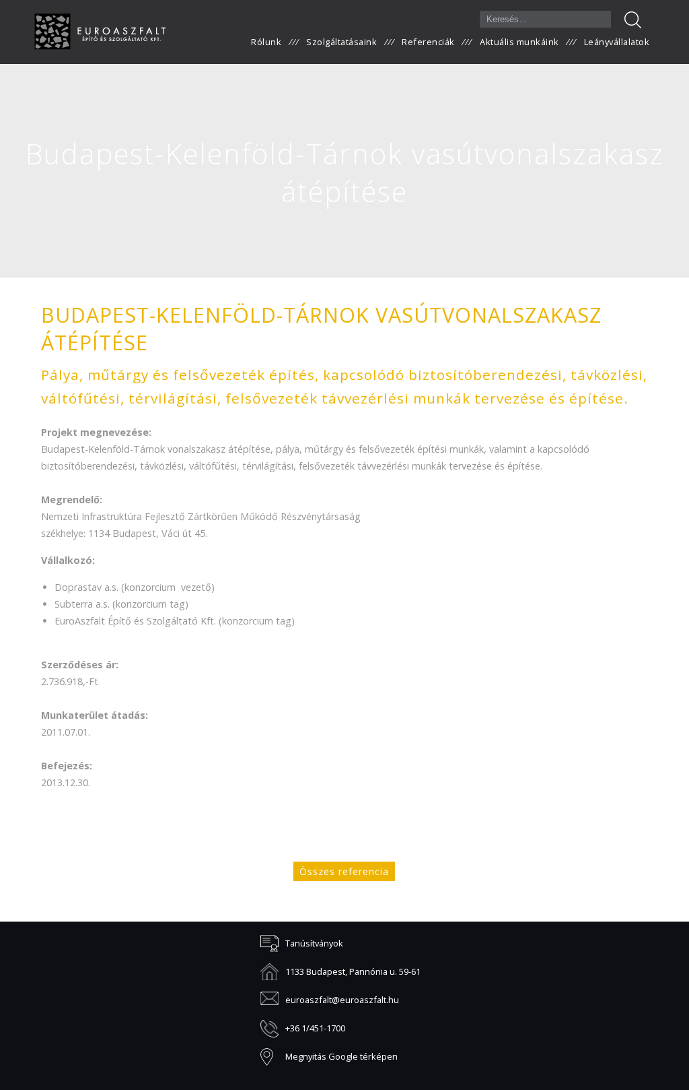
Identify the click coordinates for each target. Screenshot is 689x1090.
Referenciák (428, 42)
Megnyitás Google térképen (341, 1056)
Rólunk (266, 42)
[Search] (632, 19)
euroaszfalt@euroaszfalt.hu (342, 1000)
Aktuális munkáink (519, 42)
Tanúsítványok (314, 943)
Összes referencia (344, 871)
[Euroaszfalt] (100, 31)
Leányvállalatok (617, 42)
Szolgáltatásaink (341, 42)
